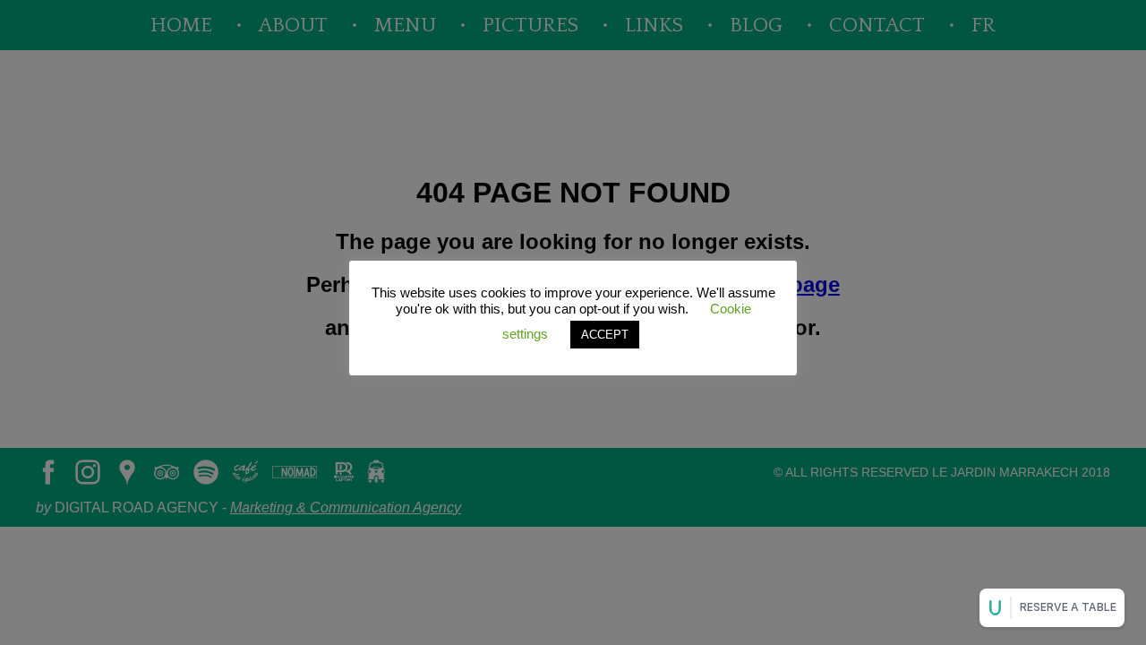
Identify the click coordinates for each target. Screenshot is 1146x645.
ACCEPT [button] (605, 334)
